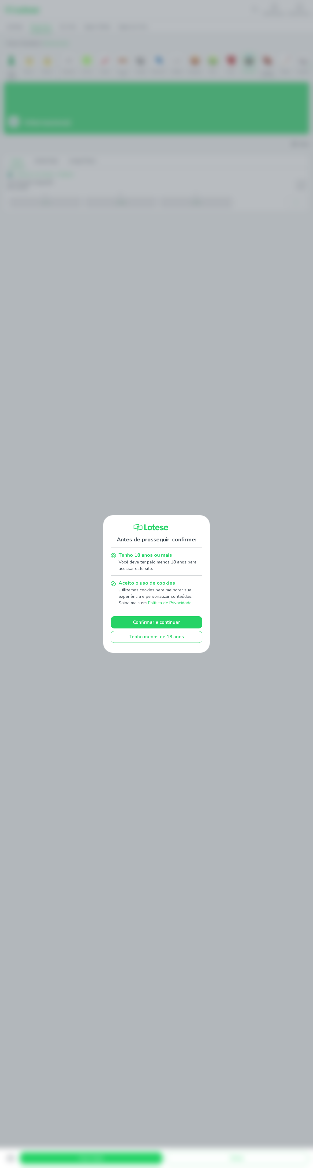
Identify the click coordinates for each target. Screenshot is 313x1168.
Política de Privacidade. (170, 603)
